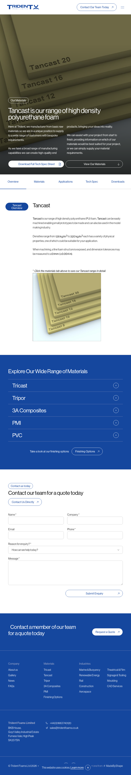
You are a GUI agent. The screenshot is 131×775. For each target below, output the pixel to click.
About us (13, 669)
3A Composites (52, 686)
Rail (81, 680)
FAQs (11, 686)
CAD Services (114, 686)
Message (14, 558)
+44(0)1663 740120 (60, 723)
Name (12, 514)
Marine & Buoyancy (89, 669)
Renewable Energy (89, 675)
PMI (46, 691)
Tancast (48, 675)
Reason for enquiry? (19, 544)
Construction (86, 686)
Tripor (47, 680)
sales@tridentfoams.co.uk (64, 728)
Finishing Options (53, 697)
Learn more (77, 767)
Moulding (112, 680)
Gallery (12, 675)
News (11, 680)
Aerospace (85, 691)
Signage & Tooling (116, 675)
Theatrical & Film (116, 669)
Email (11, 529)
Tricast (47, 669)
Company (73, 514)
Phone (71, 529)
